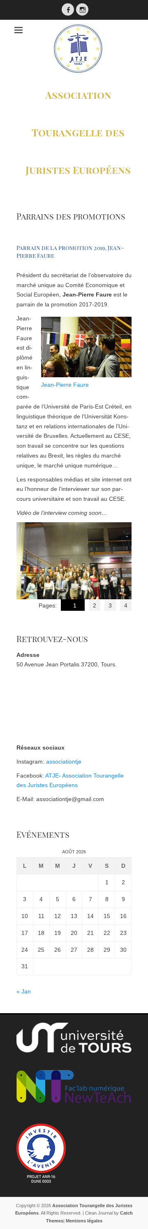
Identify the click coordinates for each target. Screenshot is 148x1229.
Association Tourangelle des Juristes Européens (78, 132)
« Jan (23, 991)
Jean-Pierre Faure (65, 384)
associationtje (63, 761)
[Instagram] (82, 9)
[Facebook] (68, 9)
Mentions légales (84, 1220)
